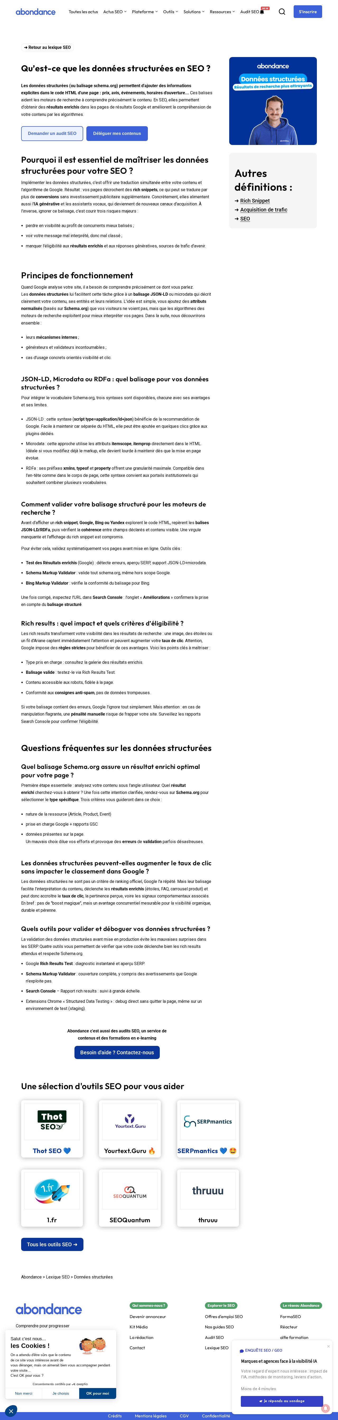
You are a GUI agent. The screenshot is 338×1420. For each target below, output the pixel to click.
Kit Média (139, 1326)
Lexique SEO (58, 1277)
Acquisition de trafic (263, 209)
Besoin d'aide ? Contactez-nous (117, 1052)
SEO (245, 218)
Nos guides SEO (219, 1326)
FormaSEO (290, 1316)
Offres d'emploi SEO (224, 1316)
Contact (137, 1347)
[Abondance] (35, 11)
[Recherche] (282, 11)
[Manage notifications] (325, 1408)
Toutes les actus (83, 11)
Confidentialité (216, 1415)
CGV (184, 1415)
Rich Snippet (255, 201)
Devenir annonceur (148, 1316)
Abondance (31, 1277)
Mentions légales (151, 1415)
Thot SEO (47, 1151)
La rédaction (141, 1337)
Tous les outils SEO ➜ (52, 1244)
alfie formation (294, 1337)
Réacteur (289, 1326)
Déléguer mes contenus (117, 133)
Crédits (115, 1415)
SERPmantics (197, 1151)
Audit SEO (249, 11)
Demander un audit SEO (52, 133)
